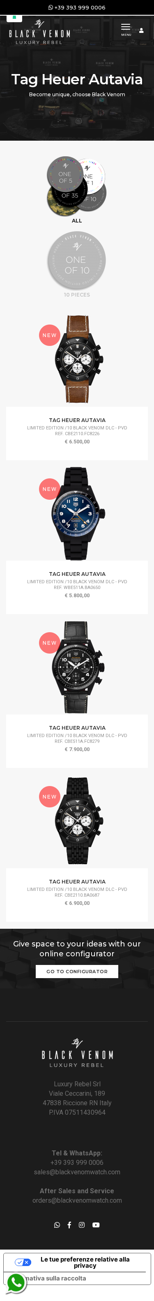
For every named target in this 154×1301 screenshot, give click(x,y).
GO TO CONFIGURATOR (77, 971)
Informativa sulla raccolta (48, 1278)
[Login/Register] (141, 30)
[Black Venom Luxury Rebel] (38, 30)
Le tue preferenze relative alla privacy (85, 1262)
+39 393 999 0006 (77, 1162)
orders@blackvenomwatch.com (77, 1200)
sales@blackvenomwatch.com (77, 1172)
